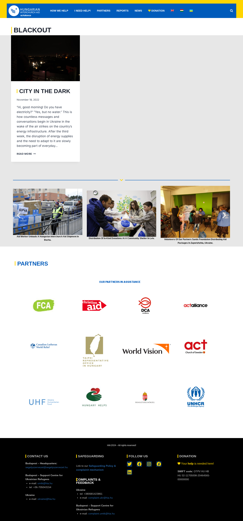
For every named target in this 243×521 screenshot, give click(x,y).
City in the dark (44, 91)
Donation (158, 10)
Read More (26, 153)
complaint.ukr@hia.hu (100, 497)
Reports (122, 10)
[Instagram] (149, 464)
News (138, 10)
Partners (103, 10)
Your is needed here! (197, 463)
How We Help (59, 10)
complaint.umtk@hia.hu (101, 513)
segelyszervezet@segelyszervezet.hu (46, 467)
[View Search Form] (231, 11)
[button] (19, 215)
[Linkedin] (129, 472)
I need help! (82, 10)
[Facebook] (139, 464)
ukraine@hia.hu (46, 499)
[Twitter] (129, 464)
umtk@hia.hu (45, 483)
